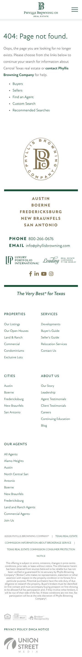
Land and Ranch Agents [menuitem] (19, 507)
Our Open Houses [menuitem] (16, 331)
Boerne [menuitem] (9, 392)
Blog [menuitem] (44, 425)
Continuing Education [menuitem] (55, 419)
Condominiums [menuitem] (14, 351)
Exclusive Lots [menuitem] (13, 357)
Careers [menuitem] (46, 412)
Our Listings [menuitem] (12, 324)
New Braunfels (41, 219)
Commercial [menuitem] (12, 344)
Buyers (18, 84)
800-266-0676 (41, 239)
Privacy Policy (16, 629)
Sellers (17, 90)
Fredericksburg (41, 212)
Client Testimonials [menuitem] (53, 406)
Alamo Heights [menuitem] (14, 461)
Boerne (41, 206)
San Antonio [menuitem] (12, 412)
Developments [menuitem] (50, 324)
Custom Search (24, 104)
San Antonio (41, 225)
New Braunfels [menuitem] (13, 406)
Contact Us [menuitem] (48, 351)
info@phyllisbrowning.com (48, 246)
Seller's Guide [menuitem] (50, 337)
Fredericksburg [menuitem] (13, 399)
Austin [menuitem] (8, 386)
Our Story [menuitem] (47, 386)
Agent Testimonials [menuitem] (53, 399)
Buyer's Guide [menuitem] (50, 331)
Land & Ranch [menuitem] (13, 337)
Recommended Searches (31, 110)
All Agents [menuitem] (11, 454)
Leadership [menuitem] (48, 392)
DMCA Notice (39, 629)
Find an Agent (23, 97)
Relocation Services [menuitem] (54, 344)
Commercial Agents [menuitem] (17, 514)
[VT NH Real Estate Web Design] (21, 645)
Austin (41, 199)
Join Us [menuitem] (9, 520)
